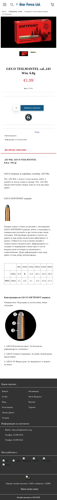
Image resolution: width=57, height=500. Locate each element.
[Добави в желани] (52, 100)
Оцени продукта (10, 136)
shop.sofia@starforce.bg (22, 430)
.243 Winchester (7, 14)
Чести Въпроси (34, 397)
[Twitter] (10, 445)
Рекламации (33, 391)
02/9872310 (18, 435)
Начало (4, 11)
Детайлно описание (16, 149)
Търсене (32, 407)
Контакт (31, 402)
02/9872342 (18, 440)
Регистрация (7, 407)
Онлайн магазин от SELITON (28, 497)
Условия (5, 418)
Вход (4, 402)
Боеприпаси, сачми (15, 11)
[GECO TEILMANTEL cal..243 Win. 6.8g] (28, 47)
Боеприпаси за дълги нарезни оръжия (36, 11)
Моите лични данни (29, 489)
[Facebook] (5, 445)
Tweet (37, 132)
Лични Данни (8, 413)
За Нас (5, 397)
